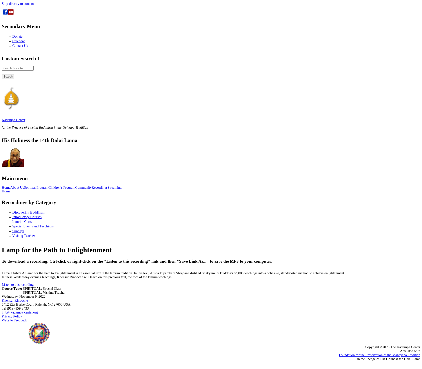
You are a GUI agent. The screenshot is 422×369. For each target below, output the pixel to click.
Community (83, 187)
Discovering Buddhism (28, 212)
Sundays (18, 231)
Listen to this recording (18, 284)
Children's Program (61, 187)
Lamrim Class (22, 221)
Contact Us (20, 46)
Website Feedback (14, 320)
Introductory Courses (27, 217)
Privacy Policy (12, 316)
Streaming (114, 187)
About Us (17, 187)
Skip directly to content (18, 4)
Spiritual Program (36, 187)
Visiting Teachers (24, 236)
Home (6, 187)
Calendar (18, 41)
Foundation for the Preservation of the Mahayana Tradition (379, 355)
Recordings (99, 187)
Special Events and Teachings (33, 226)
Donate (17, 36)
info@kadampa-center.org (20, 312)
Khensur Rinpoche (15, 300)
